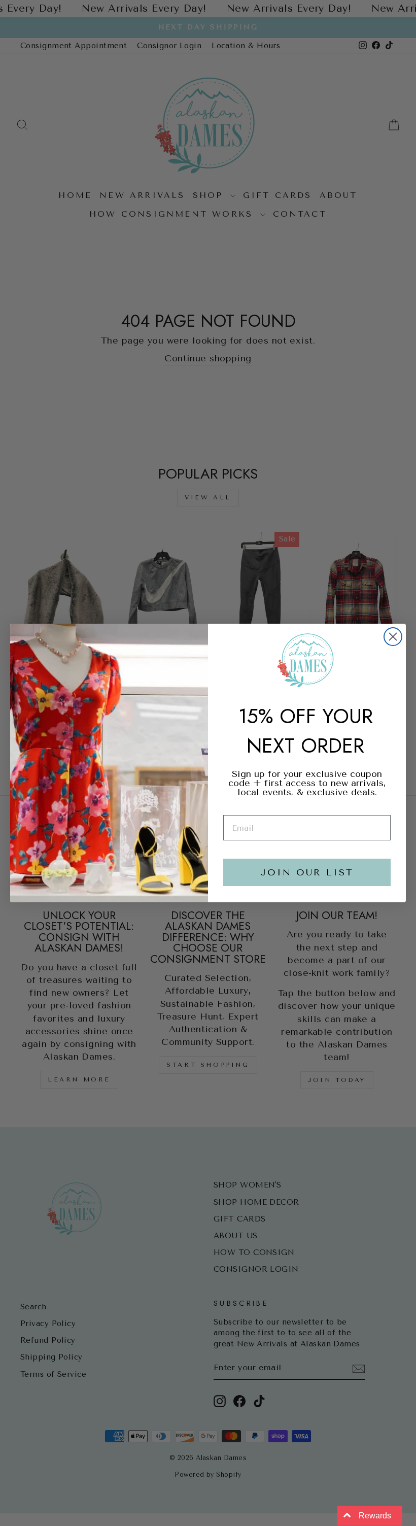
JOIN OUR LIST (307, 872)
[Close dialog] (393, 637)
